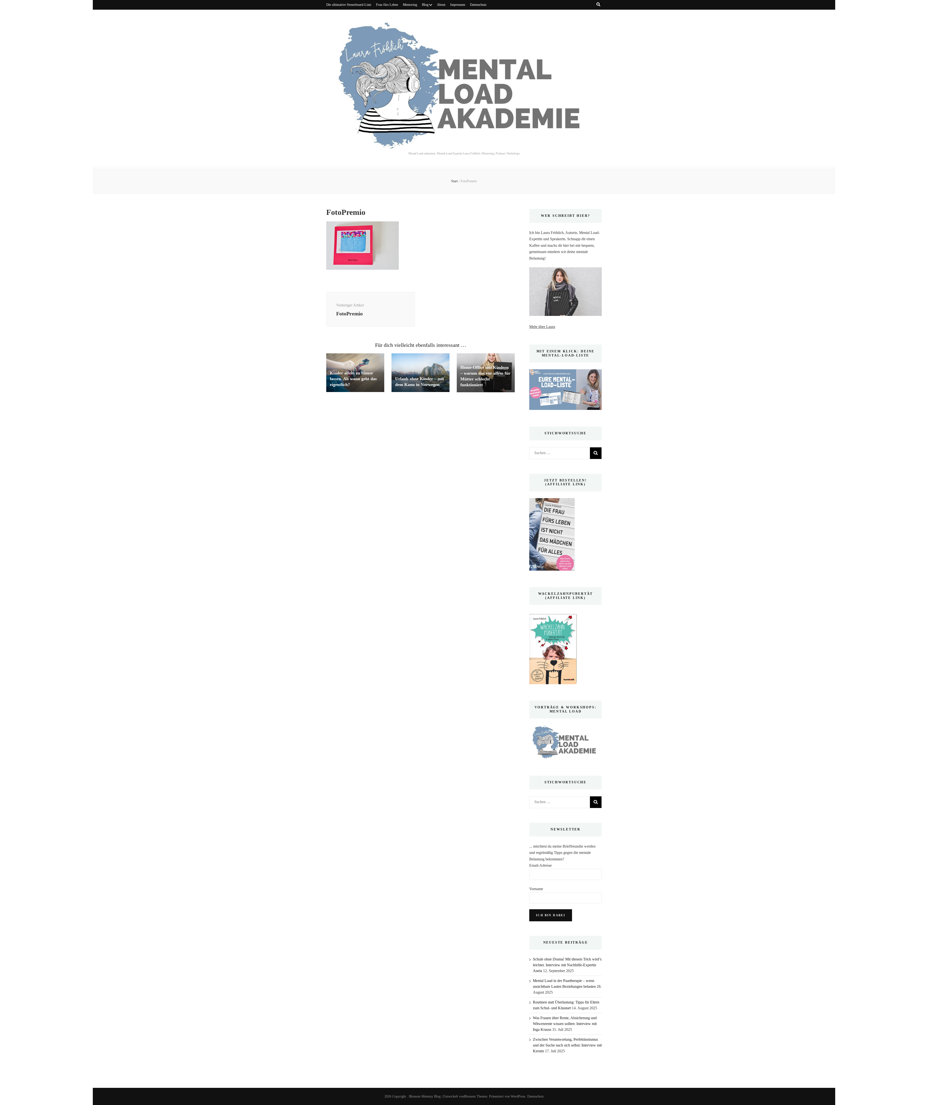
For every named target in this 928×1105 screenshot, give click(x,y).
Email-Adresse (540, 865)
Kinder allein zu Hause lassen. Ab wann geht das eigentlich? (353, 379)
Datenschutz (478, 5)
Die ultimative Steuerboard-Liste (348, 5)
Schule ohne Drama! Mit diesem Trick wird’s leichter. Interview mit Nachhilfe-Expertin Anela (567, 965)
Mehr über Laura (542, 327)
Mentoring (410, 5)
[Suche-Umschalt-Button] (598, 4)
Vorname (536, 889)
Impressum (457, 5)
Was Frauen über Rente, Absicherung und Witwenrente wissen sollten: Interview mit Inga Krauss (565, 1024)
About (441, 5)
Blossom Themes (475, 1096)
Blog (425, 5)
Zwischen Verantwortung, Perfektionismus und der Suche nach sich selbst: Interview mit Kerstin (567, 1045)
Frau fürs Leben (387, 5)
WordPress (518, 1096)
